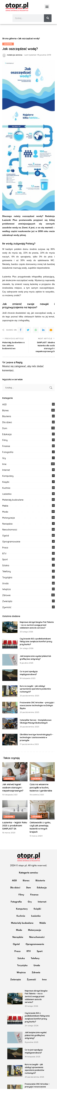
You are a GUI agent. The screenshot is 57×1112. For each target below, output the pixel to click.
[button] (46, 6)
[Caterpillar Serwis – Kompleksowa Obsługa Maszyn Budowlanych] (9, 723)
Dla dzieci (7, 422)
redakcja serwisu (14, 55)
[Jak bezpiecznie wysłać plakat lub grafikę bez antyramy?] (9, 660)
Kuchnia (6, 488)
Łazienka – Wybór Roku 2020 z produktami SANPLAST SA (14, 825)
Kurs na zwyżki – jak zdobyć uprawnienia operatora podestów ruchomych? (35, 689)
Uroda (5, 583)
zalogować (20, 366)
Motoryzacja (8, 517)
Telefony (6, 571)
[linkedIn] (43, 330)
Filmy (5, 440)
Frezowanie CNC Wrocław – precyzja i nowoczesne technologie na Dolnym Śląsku (37, 705)
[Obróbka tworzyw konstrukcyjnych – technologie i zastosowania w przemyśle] (9, 739)
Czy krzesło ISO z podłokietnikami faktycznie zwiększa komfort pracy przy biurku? (36, 642)
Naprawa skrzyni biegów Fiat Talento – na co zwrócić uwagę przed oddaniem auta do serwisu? (37, 625)
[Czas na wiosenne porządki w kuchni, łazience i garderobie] (42, 771)
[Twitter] (28, 330)
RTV (4, 553)
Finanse (6, 446)
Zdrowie (6, 595)
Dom (4, 428)
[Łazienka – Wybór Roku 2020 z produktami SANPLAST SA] (15, 809)
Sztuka (5, 565)
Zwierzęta (7, 601)
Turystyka (7, 577)
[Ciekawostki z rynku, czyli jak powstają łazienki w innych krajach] (42, 809)
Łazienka (8, 44)
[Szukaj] (48, 18)
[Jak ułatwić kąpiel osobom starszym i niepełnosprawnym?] (15, 771)
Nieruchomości (9, 529)
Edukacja (7, 434)
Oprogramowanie (11, 541)
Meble (5, 505)
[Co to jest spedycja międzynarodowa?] (9, 675)
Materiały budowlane (12, 499)
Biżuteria (6, 416)
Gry (4, 458)
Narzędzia (7, 523)
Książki (5, 482)
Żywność (6, 607)
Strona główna (9, 38)
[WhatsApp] (36, 330)
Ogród (5, 535)
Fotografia (7, 452)
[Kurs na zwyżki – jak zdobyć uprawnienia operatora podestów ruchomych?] (9, 691)
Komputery (8, 476)
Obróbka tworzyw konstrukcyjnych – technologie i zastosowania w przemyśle (36, 737)
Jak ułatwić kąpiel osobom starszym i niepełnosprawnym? (12, 787)
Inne (4, 464)
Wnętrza (6, 589)
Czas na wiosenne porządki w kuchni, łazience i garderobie (41, 787)
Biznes (5, 410)
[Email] (51, 330)
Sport (5, 559)
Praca (5, 547)
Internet (6, 470)
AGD (4, 404)
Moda (5, 511)
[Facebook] (20, 330)
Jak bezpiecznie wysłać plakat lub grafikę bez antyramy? (36, 1035)
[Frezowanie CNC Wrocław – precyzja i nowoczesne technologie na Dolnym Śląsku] (9, 707)
